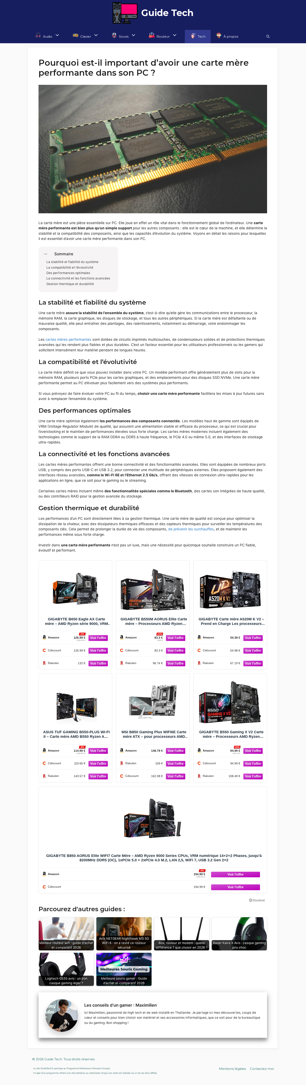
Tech (201, 36)
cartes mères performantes (68, 339)
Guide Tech (167, 12)
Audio (47, 36)
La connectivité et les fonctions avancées (78, 278)
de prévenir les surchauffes (191, 529)
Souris (123, 36)
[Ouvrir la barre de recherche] (268, 36)
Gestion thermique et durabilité (70, 284)
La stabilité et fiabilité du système (72, 262)
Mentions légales (232, 1069)
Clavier (85, 36)
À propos (230, 36)
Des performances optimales (68, 273)
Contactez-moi (262, 1069)
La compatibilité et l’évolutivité (69, 267)
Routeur (163, 36)
